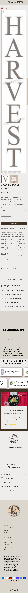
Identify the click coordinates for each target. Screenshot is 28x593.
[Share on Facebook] (4, 8)
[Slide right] (17, 459)
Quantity (3, 215)
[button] (3, 2)
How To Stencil (8, 535)
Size (2, 207)
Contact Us (7, 545)
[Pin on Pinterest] (2, 8)
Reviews (6, 530)
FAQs (5, 533)
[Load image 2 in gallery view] (14, 179)
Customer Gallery (9, 528)
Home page (7, 523)
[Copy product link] (7, 8)
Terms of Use (8, 537)
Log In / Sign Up (8, 547)
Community (7, 525)
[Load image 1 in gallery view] (5, 179)
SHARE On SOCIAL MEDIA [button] (9, 268)
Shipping (3, 194)
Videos (6, 549)
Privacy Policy (8, 540)
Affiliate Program (9, 542)
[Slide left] (10, 459)
